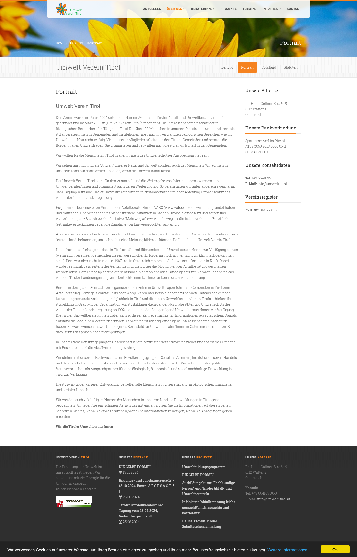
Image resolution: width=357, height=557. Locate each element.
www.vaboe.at (176, 207)
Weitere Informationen (287, 550)
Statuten (291, 67)
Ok (335, 549)
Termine (250, 9)
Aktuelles (152, 9)
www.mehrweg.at (162, 218)
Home (60, 43)
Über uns (174, 9)
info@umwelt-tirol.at (274, 183)
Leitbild (227, 67)
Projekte (229, 9)
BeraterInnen (203, 9)
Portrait (247, 67)
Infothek (270, 9)
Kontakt (294, 9)
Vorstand (268, 67)
